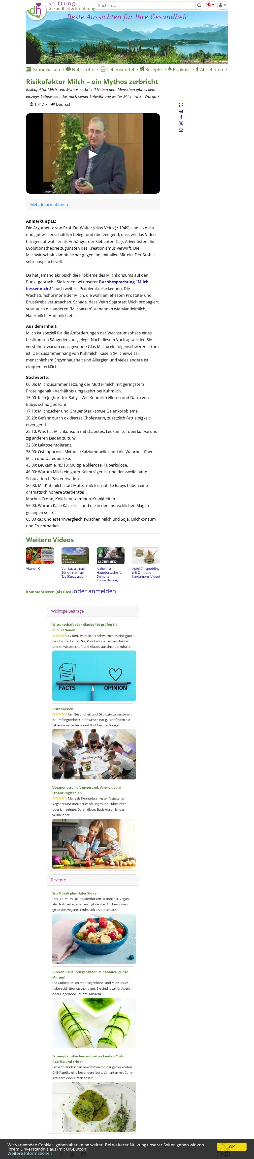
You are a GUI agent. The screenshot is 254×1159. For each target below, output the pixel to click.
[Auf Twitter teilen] (181, 123)
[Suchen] (199, 5)
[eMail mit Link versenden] (181, 129)
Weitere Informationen (29, 1153)
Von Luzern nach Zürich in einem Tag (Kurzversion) (74, 572)
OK (232, 1147)
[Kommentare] (181, 104)
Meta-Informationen (49, 204)
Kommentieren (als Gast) (50, 591)
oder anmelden (95, 591)
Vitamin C (33, 568)
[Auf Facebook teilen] (181, 117)
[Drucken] (181, 111)
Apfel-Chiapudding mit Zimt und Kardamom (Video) (146, 572)
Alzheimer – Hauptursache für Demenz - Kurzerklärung (110, 574)
